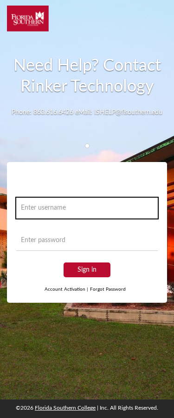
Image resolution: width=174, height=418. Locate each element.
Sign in (87, 270)
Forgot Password (108, 289)
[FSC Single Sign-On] (28, 18)
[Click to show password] (149, 242)
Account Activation (66, 289)
